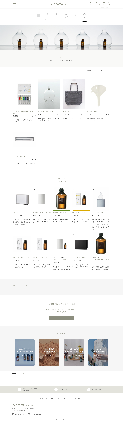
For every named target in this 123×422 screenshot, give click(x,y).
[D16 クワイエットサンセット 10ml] (42, 243)
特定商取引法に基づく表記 (58, 398)
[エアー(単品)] (22, 199)
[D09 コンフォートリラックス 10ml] (22, 243)
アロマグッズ (21, 373)
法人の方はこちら (106, 7)
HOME (14, 373)
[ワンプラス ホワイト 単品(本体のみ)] (42, 199)
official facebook (20, 414)
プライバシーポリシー (76, 398)
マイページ (90, 4)
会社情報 (44, 398)
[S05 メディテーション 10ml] (81, 199)
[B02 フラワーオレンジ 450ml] (61, 199)
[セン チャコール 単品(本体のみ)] (81, 243)
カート (103, 4)
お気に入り (97, 4)
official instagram (36, 414)
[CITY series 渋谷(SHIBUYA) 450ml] (101, 243)
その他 (29, 373)
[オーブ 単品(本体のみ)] (101, 199)
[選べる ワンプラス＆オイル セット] (61, 243)
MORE (61, 318)
